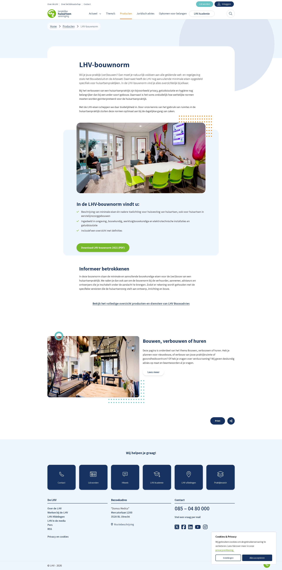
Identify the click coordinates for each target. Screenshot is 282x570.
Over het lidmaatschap (71, 4)
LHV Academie (202, 13)
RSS (49, 529)
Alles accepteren (257, 557)
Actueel (93, 13)
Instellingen (228, 557)
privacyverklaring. (224, 550)
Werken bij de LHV (57, 512)
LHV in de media (56, 520)
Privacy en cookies (58, 536)
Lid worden (204, 4)
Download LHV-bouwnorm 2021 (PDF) (103, 247)
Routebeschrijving (124, 524)
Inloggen (226, 4)
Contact (87, 4)
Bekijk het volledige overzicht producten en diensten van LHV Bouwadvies (141, 303)
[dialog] (244, 548)
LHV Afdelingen (56, 516)
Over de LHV (52, 4)
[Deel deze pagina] (231, 421)
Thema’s (110, 13)
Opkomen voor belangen (173, 13)
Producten (126, 13)
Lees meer (153, 372)
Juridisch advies (145, 13)
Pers (50, 525)
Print (217, 420)
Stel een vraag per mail (187, 517)
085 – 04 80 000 (192, 508)
